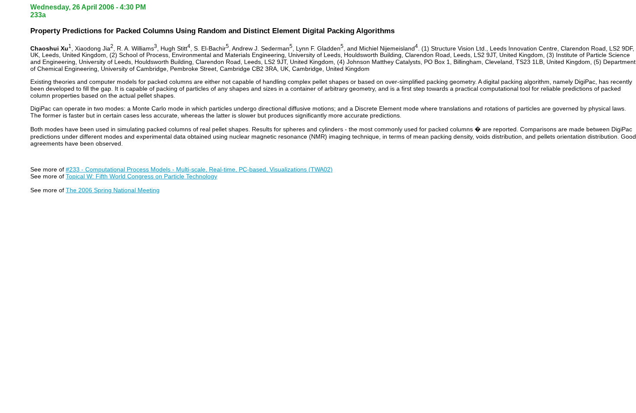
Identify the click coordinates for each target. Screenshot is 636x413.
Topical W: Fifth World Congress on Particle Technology (141, 176)
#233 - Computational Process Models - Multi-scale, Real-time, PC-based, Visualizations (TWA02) (199, 169)
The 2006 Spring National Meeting (113, 190)
